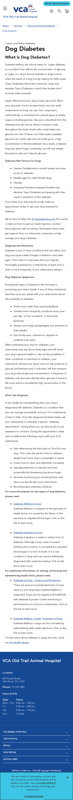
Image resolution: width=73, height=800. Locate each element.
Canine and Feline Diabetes (41, 26)
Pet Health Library (19, 642)
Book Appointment (57, 3)
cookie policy (47, 783)
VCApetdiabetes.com (43, 219)
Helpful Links (10, 759)
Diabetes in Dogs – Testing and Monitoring (37, 580)
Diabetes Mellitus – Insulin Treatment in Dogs (38, 618)
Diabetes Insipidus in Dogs (28, 532)
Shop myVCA (9, 753)
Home (6, 26)
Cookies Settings (33, 796)
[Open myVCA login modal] (52, 11)
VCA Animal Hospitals (14, 732)
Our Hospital (10, 739)
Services (18, 26)
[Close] (67, 777)
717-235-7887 (18, 687)
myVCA (6, 746)
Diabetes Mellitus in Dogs (27, 504)
